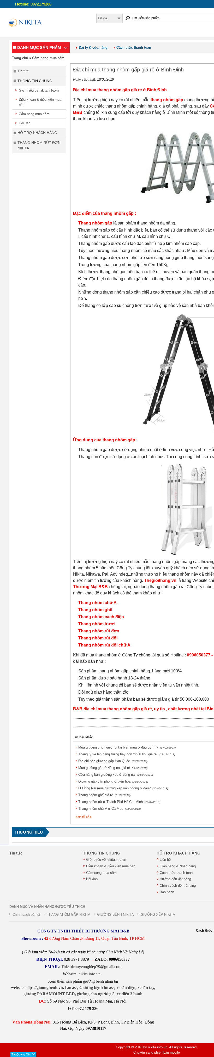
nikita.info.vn (90, 974)
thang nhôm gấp (167, 100)
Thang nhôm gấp (95, 223)
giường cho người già (96, 994)
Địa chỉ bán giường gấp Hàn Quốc (112, 761)
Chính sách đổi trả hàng (178, 885)
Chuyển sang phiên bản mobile (156, 1052)
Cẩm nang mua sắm (48, 58)
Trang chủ (20, 58)
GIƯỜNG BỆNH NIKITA (115, 915)
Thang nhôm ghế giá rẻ (104, 795)
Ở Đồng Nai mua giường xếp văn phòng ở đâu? (123, 788)
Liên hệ (165, 860)
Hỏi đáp (24, 123)
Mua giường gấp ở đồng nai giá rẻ (112, 768)
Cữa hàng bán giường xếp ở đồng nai (115, 775)
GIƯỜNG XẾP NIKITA (158, 915)
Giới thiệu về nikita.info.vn (39, 90)
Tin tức (15, 853)
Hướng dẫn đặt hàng (175, 879)
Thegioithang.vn (160, 580)
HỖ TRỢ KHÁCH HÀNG (178, 853)
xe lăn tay (146, 987)
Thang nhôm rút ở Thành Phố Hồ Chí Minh (119, 802)
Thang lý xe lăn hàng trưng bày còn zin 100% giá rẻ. (126, 754)
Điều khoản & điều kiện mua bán (40, 102)
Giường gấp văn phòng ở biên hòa (113, 781)
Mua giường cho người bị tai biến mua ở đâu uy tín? (127, 747)
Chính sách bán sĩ (26, 915)
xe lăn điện (125, 987)
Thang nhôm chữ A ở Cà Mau (109, 809)
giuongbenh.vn (50, 987)
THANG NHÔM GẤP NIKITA (68, 915)
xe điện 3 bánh (129, 994)
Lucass (71, 987)
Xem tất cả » (84, 816)
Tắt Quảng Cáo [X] (23, 1054)
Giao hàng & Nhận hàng (178, 866)
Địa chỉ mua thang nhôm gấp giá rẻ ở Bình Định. (120, 90)
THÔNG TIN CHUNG (101, 853)
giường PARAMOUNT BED (49, 994)
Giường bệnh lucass (96, 987)
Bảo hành (167, 892)
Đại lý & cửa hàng (93, 47)
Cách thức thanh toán (133, 47)
